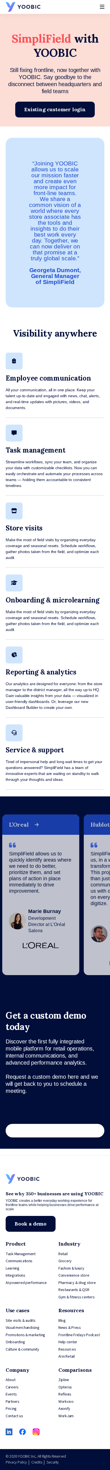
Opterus (65, 1387)
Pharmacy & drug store (77, 1283)
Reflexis (64, 1394)
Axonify (64, 1409)
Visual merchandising (22, 1328)
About (11, 1380)
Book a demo (31, 1223)
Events (11, 1394)
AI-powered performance (26, 1283)
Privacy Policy (16, 1462)
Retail (62, 1254)
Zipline (63, 1380)
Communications (19, 1261)
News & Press (69, 1328)
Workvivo (66, 1402)
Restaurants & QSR (73, 1290)
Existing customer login (55, 109)
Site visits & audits (21, 1320)
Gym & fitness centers (76, 1297)
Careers (12, 1387)
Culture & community (22, 1349)
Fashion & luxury (71, 1268)
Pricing (11, 1409)
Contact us (14, 1416)
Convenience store (73, 1275)
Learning (12, 1268)
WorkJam (66, 1416)
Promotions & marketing (25, 1335)
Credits (36, 1462)
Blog (62, 1320)
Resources (67, 1349)
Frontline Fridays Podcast (79, 1335)
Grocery (65, 1261)
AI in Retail (66, 1356)
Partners (12, 1402)
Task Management (21, 1254)
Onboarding (15, 1342)
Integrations (15, 1275)
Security (53, 1462)
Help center (67, 1342)
